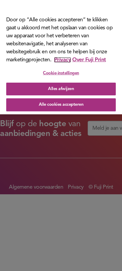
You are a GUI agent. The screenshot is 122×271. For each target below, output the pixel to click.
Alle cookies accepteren (61, 104)
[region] (61, 57)
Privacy (62, 59)
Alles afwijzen (61, 89)
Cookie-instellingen (61, 73)
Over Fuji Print (89, 59)
